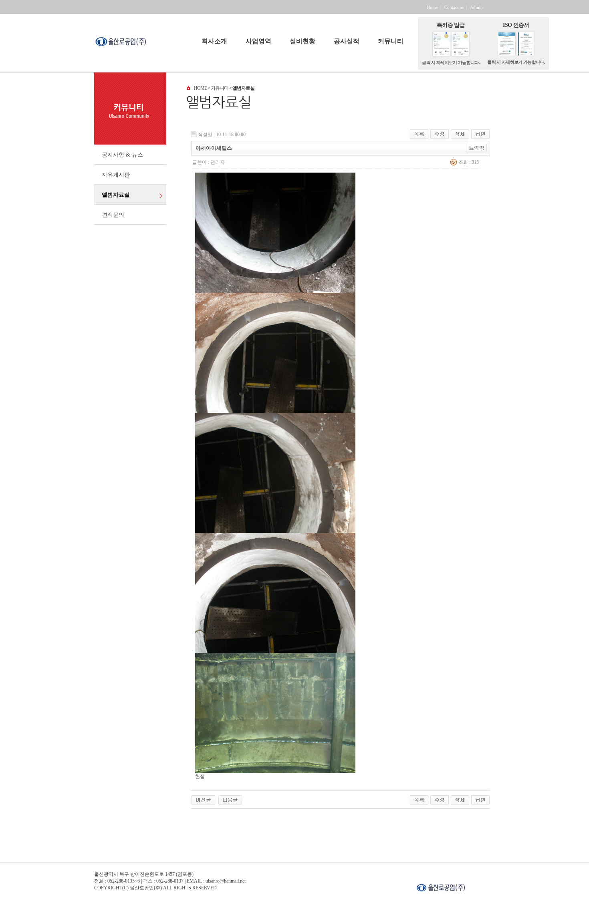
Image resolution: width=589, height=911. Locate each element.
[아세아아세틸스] (203, 798)
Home (432, 7)
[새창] (455, 886)
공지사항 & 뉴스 (122, 155)
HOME (200, 88)
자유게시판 (116, 175)
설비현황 (302, 41)
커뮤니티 (390, 41)
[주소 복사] (476, 147)
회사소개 (214, 41)
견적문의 (113, 215)
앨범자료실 (116, 195)
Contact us (454, 7)
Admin (476, 7)
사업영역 (258, 41)
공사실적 (346, 41)
